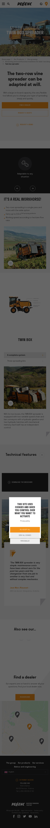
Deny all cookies (25, 535)
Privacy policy (25, 521)
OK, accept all (25, 530)
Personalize (25, 541)
